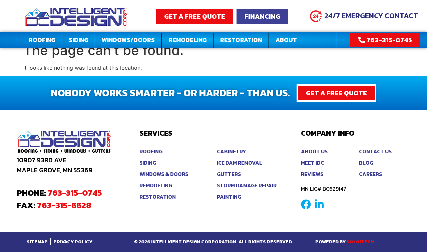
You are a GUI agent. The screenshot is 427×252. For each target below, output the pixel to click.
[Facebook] (306, 204)
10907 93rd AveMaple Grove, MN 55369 (54, 165)
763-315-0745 (75, 192)
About (286, 39)
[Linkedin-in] (319, 204)
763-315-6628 (64, 205)
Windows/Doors (128, 39)
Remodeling (187, 39)
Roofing (42, 39)
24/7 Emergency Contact (371, 15)
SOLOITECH (360, 241)
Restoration (241, 39)
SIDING (78, 39)
